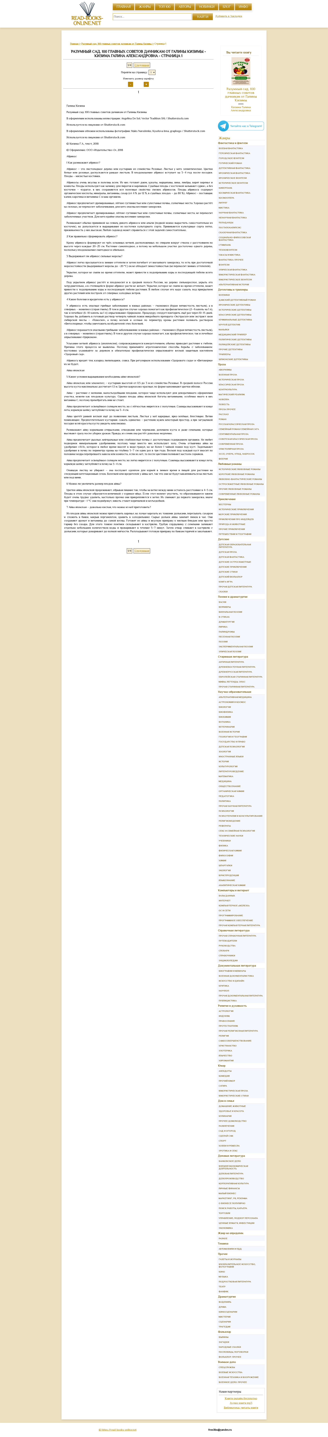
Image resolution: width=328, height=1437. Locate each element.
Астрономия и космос (232, 702)
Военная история (229, 731)
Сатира (223, 1085)
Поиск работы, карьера (233, 1208)
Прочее (222, 1254)
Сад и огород (227, 1131)
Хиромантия (226, 1060)
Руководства (227, 945)
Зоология (225, 751)
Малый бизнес (227, 1193)
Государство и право (232, 741)
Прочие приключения (232, 529)
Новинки (206, 7)
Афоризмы (225, 369)
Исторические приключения (236, 509)
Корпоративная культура (234, 1183)
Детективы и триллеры (233, 289)
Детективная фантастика (234, 168)
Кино (222, 1271)
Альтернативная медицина (235, 697)
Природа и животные (232, 524)
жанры (145, 7)
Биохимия (225, 717)
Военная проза (228, 374)
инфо (243, 7)
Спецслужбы (227, 1367)
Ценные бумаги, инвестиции (236, 1223)
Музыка (223, 1276)
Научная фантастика (231, 212)
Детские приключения (233, 567)
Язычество (225, 1055)
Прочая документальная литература (241, 995)
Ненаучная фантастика (233, 217)
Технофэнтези (228, 250)
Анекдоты (225, 1071)
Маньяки (224, 329)
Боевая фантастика (231, 148)
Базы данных (227, 895)
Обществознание (230, 786)
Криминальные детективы (235, 319)
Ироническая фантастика (234, 173)
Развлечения (226, 1126)
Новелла (224, 399)
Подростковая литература (235, 1281)
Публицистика (228, 1000)
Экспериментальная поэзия (236, 646)
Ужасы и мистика (229, 254)
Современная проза (231, 444)
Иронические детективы (234, 305)
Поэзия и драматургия (233, 596)
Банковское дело (230, 1161)
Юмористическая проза (233, 1090)
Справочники (227, 955)
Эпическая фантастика (233, 269)
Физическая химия (230, 850)
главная (124, 7)
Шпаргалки (225, 865)
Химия (222, 860)
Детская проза (228, 552)
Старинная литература (233, 656)
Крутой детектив (229, 324)
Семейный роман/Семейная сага (239, 429)
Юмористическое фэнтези (235, 279)
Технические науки (231, 835)
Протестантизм (228, 1026)
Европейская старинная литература (240, 676)
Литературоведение (231, 771)
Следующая (142, 65)
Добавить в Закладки (228, 16)
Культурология (228, 766)
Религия (224, 1035)
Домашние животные (232, 1106)
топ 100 (164, 7)
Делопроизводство (231, 1178)
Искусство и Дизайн (231, 981)
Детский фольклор (230, 576)
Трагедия (224, 1326)
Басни (222, 602)
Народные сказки (230, 1347)
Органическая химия (231, 791)
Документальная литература (237, 965)
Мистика (224, 207)
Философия (226, 855)
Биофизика (226, 712)
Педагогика (226, 796)
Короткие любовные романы (237, 474)
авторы (185, 7)
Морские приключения (233, 514)
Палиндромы (227, 631)
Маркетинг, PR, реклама (233, 1198)
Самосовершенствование (235, 1040)
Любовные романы (230, 464)
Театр (222, 1286)
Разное (223, 1238)
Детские (223, 539)
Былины (223, 1337)
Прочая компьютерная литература (239, 925)
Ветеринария (227, 726)
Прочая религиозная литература (238, 1031)
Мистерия (224, 1316)
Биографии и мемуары (232, 971)
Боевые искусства (230, 1372)
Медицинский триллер (233, 334)
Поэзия (223, 641)
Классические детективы (235, 314)
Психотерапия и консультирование (241, 816)
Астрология (226, 1011)
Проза (222, 364)
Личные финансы (229, 1188)
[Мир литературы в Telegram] (241, 131)
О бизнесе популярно (232, 1203)
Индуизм (224, 1016)
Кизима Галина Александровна (241, 108)
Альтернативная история (234, 284)
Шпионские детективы (233, 359)
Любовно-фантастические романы (240, 479)
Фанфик (223, 1291)
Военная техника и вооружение (239, 1377)
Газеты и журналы (230, 1259)
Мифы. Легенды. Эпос (232, 681)
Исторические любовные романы (239, 469)
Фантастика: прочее (231, 259)
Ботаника (224, 722)
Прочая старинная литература (236, 686)
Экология (225, 870)
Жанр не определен (230, 1233)
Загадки (224, 1342)
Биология (225, 707)
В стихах (224, 617)
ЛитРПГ (223, 202)
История (224, 761)
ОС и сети (224, 910)
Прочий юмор (227, 1081)
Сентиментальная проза (233, 434)
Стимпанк (225, 245)
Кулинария (225, 1116)
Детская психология (232, 746)
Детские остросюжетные (235, 562)
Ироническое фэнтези (233, 178)
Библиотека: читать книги (241, 1407)
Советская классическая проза (238, 439)
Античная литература (231, 662)
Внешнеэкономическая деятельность (233, 1167)
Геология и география (233, 736)
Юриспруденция (229, 875)
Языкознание (227, 880)
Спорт (222, 1140)
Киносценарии (228, 1312)
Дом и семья (226, 1100)
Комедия (224, 1076)
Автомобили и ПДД (230, 1249)
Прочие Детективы (230, 349)
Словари (224, 950)
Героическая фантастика (234, 153)
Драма (222, 1307)
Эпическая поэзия (230, 651)
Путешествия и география (235, 534)
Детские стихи (228, 571)
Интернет (224, 900)
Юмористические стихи (234, 1095)
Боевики (224, 295)
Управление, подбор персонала (238, 1218)
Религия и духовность (232, 1005)
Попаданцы (226, 222)
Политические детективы (235, 339)
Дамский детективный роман (237, 300)
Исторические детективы (235, 309)
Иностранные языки (231, 756)
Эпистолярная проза (231, 449)
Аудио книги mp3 (241, 1403)
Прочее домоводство (233, 1121)
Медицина (225, 781)
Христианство (228, 1045)
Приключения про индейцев (236, 519)
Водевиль (225, 1302)
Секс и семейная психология (237, 830)
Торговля (224, 1213)
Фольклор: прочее (230, 1357)
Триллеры (224, 354)
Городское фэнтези (231, 158)
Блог (226, 7)
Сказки (223, 591)
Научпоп (224, 990)
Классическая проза (231, 384)
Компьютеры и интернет (233, 890)
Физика (223, 845)
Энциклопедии (228, 960)
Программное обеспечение (236, 920)
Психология (226, 811)
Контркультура (228, 389)
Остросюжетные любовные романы (241, 484)
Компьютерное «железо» (234, 905)
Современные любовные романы (239, 494)
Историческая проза (231, 379)
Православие (227, 1021)
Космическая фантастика (234, 193)
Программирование (231, 915)
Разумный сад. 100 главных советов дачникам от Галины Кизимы (241, 94)
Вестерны (225, 504)
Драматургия (226, 622)
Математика (226, 776)
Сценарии (225, 1321)
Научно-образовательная (234, 691)
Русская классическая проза (236, 424)
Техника (223, 1243)
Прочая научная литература (235, 806)
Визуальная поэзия (230, 612)
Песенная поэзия (229, 636)
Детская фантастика (231, 557)
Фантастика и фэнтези (233, 143)
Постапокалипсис (230, 227)
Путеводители (228, 940)
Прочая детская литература (235, 586)
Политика (225, 801)
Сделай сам (226, 1136)
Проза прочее (227, 409)
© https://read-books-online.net (117, 1429)
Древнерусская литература (235, 672)
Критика (224, 985)
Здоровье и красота (231, 1111)
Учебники (225, 840)
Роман (222, 419)
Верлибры (225, 607)
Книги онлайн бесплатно (241, 1398)
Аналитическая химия (232, 885)
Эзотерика (225, 1050)
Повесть (224, 404)
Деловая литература (231, 1155)
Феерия (223, 458)
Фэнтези (224, 264)
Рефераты (225, 826)
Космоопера (226, 197)
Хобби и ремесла (229, 1145)
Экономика (226, 1228)
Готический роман (230, 163)
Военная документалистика (236, 976)
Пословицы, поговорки (233, 1352)
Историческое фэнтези (233, 183)
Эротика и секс (228, 1150)
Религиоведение (229, 821)
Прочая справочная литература (237, 935)
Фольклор (224, 1331)
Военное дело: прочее (233, 1382)
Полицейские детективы (234, 344)
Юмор (222, 1065)
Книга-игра (226, 581)
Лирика (223, 626)
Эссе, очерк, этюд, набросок (237, 454)
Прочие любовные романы (235, 489)
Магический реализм (232, 394)
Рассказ (224, 414)
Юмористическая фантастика (237, 274)
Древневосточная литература (237, 667)
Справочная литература (234, 930)
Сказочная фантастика (233, 232)
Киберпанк (225, 188)
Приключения (227, 499)
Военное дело (227, 1362)
